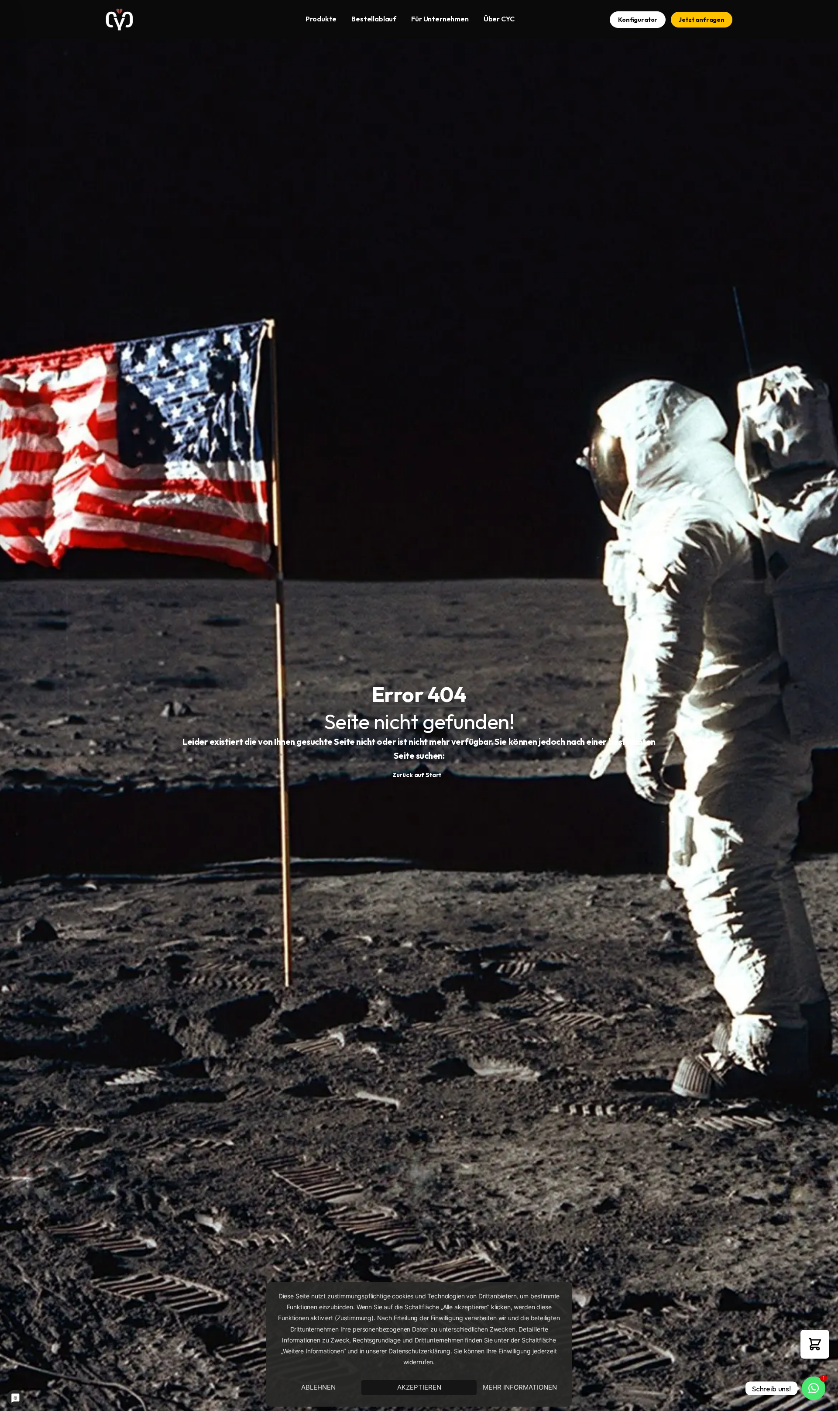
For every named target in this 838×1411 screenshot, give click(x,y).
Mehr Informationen (520, 1387)
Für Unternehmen (440, 18)
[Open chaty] (813, 1388)
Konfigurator (637, 20)
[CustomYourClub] (119, 19)
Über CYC (499, 18)
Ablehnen (318, 1387)
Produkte (321, 18)
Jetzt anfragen (702, 20)
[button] (814, 1344)
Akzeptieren (419, 1387)
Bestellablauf (373, 18)
